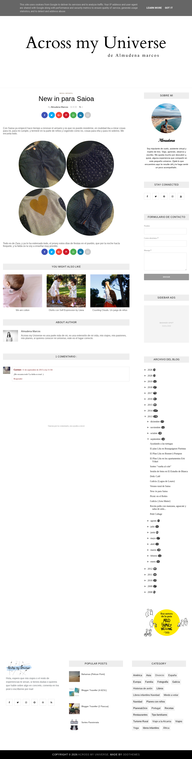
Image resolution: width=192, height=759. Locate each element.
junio (153, 532)
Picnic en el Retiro (158, 496)
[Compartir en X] (52, 115)
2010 (150, 580)
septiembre (155, 439)
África (166, 728)
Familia (149, 682)
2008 (150, 592)
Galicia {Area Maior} (160, 501)
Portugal (156, 708)
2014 (150, 410)
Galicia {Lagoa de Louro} (162, 481)
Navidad (137, 701)
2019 (150, 381)
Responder (18, 379)
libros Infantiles (151, 728)
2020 (150, 375)
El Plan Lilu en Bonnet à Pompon (166, 453)
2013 (150, 416)
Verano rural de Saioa (160, 486)
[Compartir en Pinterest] (88, 115)
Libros (160, 688)
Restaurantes (140, 715)
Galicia (176, 682)
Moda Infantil (66, 93)
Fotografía (162, 682)
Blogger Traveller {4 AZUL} (94, 690)
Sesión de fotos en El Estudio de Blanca (169, 471)
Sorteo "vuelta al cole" (160, 466)
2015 (150, 405)
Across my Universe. (94, 754)
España (172, 675)
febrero (154, 555)
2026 (150, 370)
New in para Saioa (159, 491)
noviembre (155, 427)
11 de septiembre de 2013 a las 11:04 (37, 370)
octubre (154, 433)
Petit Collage (156, 514)
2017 (150, 393)
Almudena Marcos (59, 107)
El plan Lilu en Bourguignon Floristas (168, 448)
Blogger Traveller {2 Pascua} (95, 706)
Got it (169, 7)
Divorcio (159, 675)
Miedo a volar (171, 695)
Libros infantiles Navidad (146, 695)
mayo (153, 538)
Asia (148, 675)
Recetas (169, 708)
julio (152, 526)
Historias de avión (142, 688)
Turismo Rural (140, 721)
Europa (137, 682)
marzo (153, 550)
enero (153, 561)
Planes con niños (155, 701)
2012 (150, 568)
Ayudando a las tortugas (161, 443)
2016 (150, 399)
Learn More (154, 7)
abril (152, 544)
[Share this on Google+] (59, 115)
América (137, 675)
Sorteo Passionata (90, 722)
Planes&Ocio (140, 708)
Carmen (17, 370)
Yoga (136, 728)
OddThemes (131, 754)
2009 (150, 586)
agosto (153, 520)
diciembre (155, 421)
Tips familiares (159, 715)
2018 (150, 387)
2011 (150, 574)
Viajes (178, 721)
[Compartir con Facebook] (44, 115)
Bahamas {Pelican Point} (93, 674)
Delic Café (155, 476)
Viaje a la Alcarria (161, 721)
